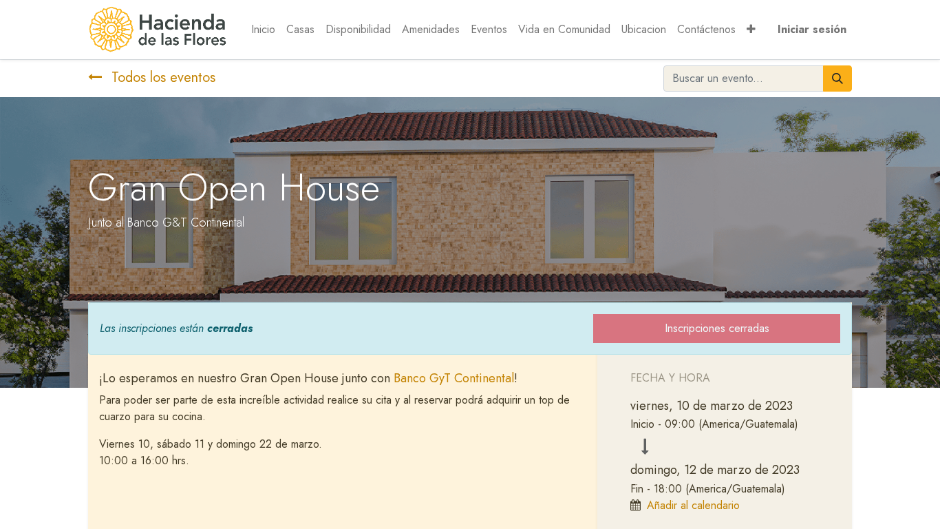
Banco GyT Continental (454, 378)
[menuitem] (263, 29)
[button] (751, 29)
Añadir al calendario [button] (693, 505)
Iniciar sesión (812, 29)
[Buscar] (837, 78)
